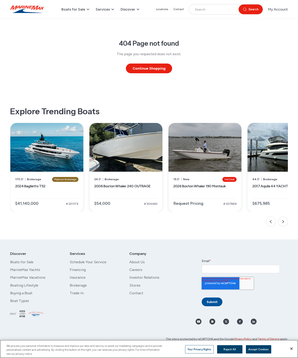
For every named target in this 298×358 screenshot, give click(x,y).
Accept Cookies (258, 349)
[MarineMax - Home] (27, 9)
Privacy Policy (243, 339)
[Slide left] (271, 221)
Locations (162, 9)
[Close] (291, 348)
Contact (178, 9)
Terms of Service (268, 339)
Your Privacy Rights (199, 349)
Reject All (230, 349)
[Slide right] (283, 221)
